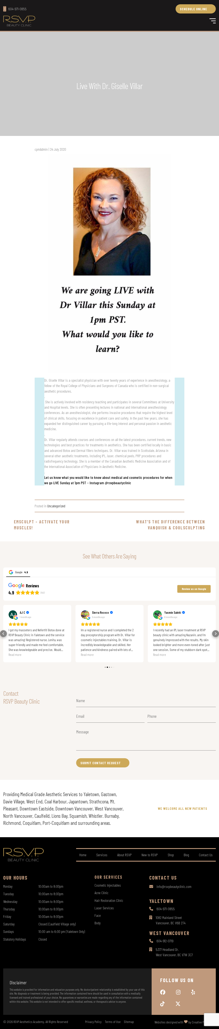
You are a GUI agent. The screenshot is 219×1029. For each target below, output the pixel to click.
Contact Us (206, 854)
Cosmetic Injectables (108, 885)
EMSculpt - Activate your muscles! (42, 524)
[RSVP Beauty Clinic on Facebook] (162, 992)
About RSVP (124, 854)
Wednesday (10, 901)
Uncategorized (56, 505)
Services (101, 854)
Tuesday (8, 893)
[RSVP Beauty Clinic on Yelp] (193, 992)
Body (98, 922)
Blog (186, 854)
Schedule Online (193, 9)
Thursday (9, 909)
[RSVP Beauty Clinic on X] (178, 1003)
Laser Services (104, 907)
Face (98, 915)
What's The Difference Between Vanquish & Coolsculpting (170, 524)
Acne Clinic (101, 892)
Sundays (8, 931)
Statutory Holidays (14, 939)
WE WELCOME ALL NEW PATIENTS (182, 808)
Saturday (9, 924)
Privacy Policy (93, 1021)
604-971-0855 (166, 908)
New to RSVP (150, 854)
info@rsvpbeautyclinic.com (174, 886)
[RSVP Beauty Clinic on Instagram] (178, 992)
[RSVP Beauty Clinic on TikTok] (162, 1003)
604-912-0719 (165, 940)
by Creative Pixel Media (202, 1022)
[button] (3, 633)
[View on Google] (13, 614)
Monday (7, 886)
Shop (171, 854)
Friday (7, 916)
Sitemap (129, 1021)
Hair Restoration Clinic (109, 900)
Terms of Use (113, 1021)
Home (82, 854)
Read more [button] (15, 654)
